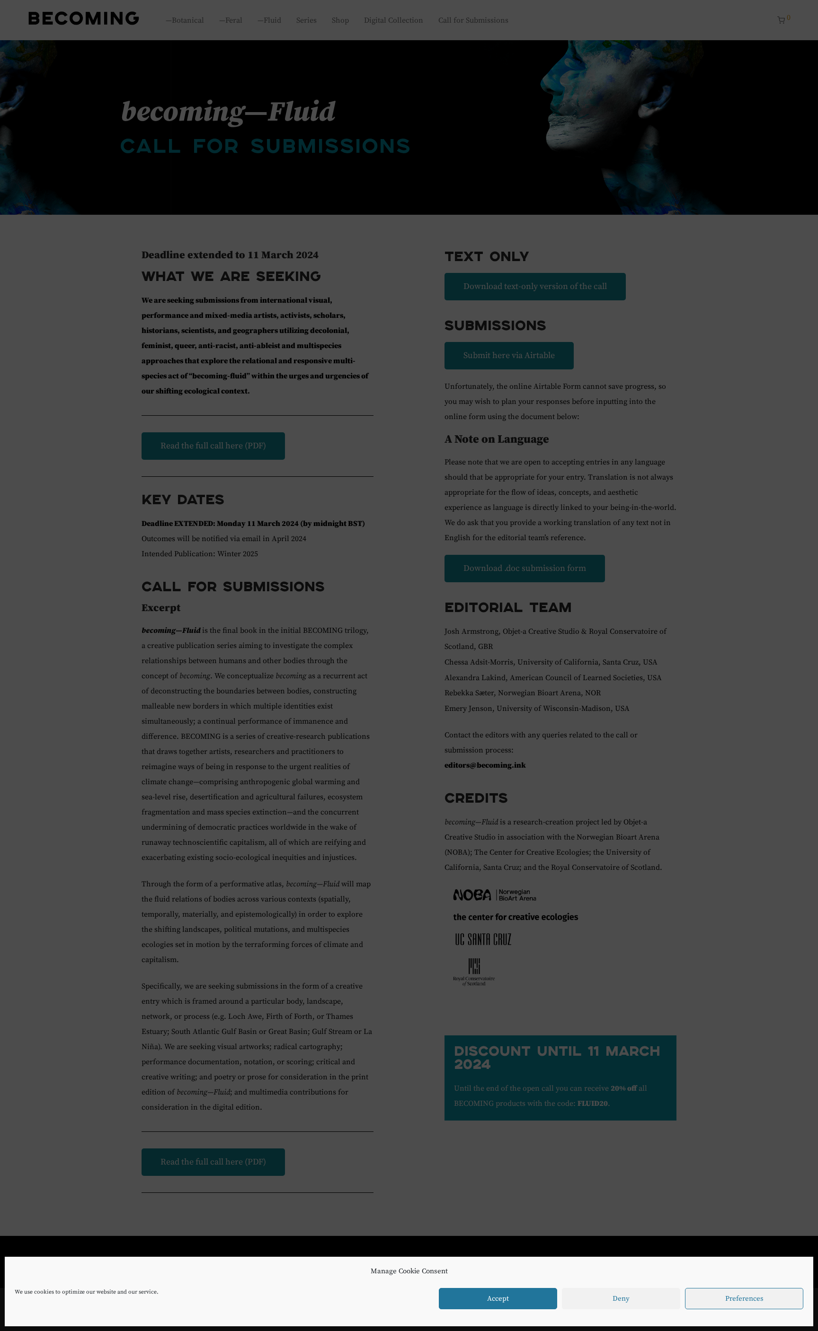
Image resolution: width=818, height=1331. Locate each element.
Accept (498, 1298)
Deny (621, 1298)
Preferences (744, 1298)
